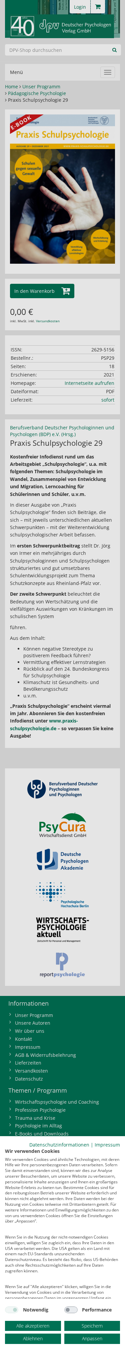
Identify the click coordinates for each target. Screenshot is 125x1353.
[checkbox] (11, 1309)
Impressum (107, 1144)
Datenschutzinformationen (59, 1144)
